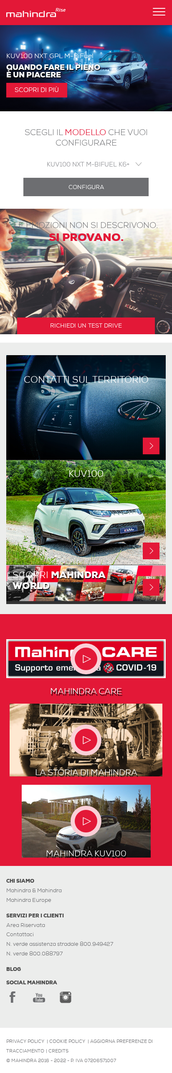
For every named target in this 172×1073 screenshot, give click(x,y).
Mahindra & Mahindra (34, 890)
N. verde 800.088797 (34, 953)
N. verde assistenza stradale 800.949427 (59, 944)
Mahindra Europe (28, 900)
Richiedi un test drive (86, 325)
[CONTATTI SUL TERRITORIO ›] (86, 457)
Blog (13, 969)
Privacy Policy (25, 1041)
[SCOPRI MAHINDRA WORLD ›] (86, 598)
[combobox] (86, 164)
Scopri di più (37, 90)
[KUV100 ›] (86, 562)
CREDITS (58, 1051)
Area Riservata (25, 925)
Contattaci (20, 934)
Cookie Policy (67, 1041)
